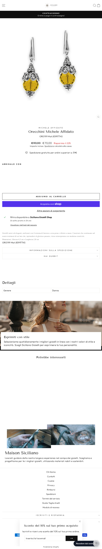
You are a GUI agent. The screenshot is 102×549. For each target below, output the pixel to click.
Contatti (51, 476)
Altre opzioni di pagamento (51, 210)
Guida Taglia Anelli (51, 503)
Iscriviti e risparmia (50, 515)
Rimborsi (51, 489)
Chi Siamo (51, 472)
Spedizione (49, 146)
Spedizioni (51, 494)
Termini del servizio (51, 498)
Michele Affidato (51, 128)
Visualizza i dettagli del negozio (23, 225)
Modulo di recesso (51, 507)
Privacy (51, 485)
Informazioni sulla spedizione (51, 250)
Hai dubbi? (51, 256)
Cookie (51, 481)
